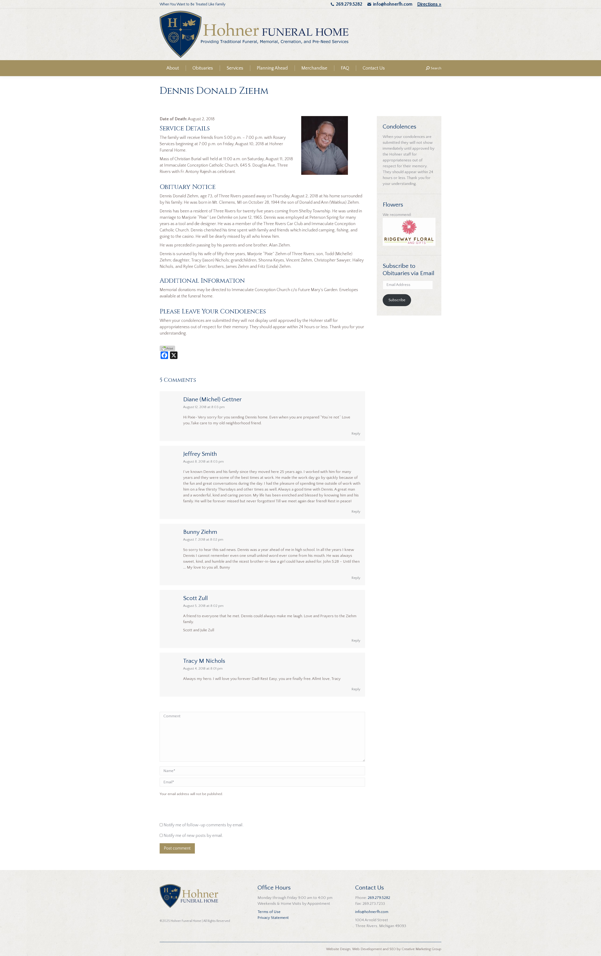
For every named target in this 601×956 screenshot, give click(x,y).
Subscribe (397, 300)
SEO (392, 949)
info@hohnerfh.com (392, 4)
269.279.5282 (349, 4)
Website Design (338, 949)
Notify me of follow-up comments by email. (203, 825)
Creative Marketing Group (421, 949)
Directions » (429, 4)
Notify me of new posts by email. (193, 835)
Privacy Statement (273, 918)
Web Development (367, 949)
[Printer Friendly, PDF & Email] (167, 348)
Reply (355, 434)
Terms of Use (269, 912)
